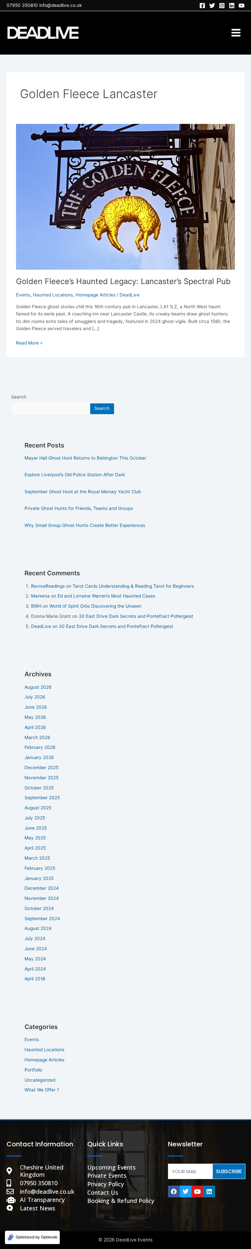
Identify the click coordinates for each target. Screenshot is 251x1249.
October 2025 (39, 787)
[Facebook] (202, 5)
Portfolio (33, 1069)
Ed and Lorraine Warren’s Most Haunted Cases (106, 596)
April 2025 (35, 848)
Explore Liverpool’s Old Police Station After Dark (75, 474)
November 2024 (42, 898)
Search (18, 396)
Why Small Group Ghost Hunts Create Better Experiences (85, 525)
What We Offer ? (42, 1089)
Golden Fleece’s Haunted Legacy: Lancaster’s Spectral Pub (123, 281)
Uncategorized (40, 1080)
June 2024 (36, 948)
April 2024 (35, 968)
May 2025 (35, 837)
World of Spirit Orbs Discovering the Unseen (95, 606)
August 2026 (38, 687)
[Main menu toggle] (236, 33)
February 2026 (40, 747)
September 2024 (42, 918)
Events (23, 294)
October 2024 (39, 908)
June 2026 (36, 707)
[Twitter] (212, 5)
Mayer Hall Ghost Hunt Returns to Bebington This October (85, 458)
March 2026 (37, 737)
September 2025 (42, 797)
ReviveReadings (48, 586)
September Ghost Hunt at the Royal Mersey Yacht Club (83, 491)
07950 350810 (22, 5)
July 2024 (35, 938)
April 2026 (35, 727)
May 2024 (35, 958)
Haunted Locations (53, 294)
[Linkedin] (232, 5)
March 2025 (37, 858)
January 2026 (39, 757)
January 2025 (39, 878)
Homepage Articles (95, 294)
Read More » (29, 342)
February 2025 (40, 868)
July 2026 (35, 697)
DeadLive (41, 626)
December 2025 (42, 767)
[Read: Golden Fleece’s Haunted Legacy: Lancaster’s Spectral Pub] (125, 196)
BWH (36, 606)
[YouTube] (241, 5)
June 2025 (36, 828)
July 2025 (35, 817)
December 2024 (42, 888)
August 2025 (38, 807)
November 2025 (42, 777)
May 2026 (35, 717)
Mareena (40, 596)
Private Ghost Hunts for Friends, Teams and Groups (79, 508)
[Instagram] (222, 5)
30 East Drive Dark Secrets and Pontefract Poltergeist (136, 616)
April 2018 (35, 978)
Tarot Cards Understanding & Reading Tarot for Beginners (133, 586)
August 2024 (38, 928)
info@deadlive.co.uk (60, 5)
